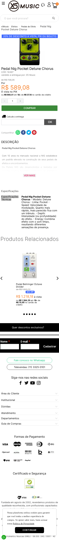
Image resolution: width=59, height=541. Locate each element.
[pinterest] (34, 132)
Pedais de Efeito (28, 26)
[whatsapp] (17, 132)
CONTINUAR (29, 530)
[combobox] (29, 18)
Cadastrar (49, 346)
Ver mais (29, 175)
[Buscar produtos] (53, 18)
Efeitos (14, 26)
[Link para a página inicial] (5, 26)
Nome (4, 341)
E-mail (24, 341)
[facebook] (23, 132)
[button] (1, 278)
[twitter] (28, 132)
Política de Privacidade (23, 524)
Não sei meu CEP (15, 116)
